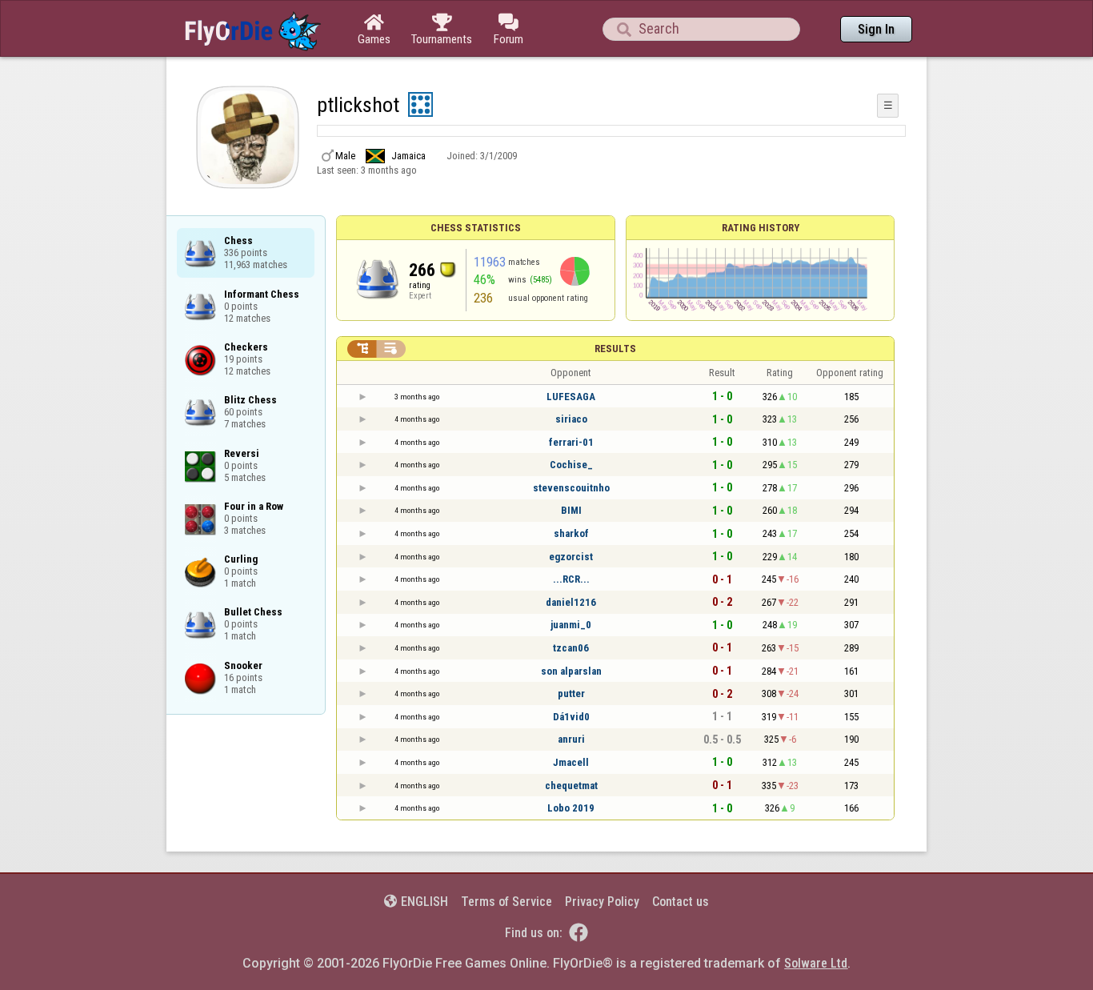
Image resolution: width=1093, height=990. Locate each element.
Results (615, 349)
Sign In (876, 29)
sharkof (571, 533)
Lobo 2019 (571, 808)
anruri (571, 739)
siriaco (571, 419)
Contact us (680, 901)
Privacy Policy (602, 901)
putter (571, 693)
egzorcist (571, 557)
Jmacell (571, 762)
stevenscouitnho (571, 488)
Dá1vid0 (571, 717)
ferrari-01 (571, 442)
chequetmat (571, 786)
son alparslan (571, 671)
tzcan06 (571, 648)
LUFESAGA (570, 397)
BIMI (571, 510)
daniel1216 (571, 602)
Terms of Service (506, 901)
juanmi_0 (571, 625)
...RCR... (571, 579)
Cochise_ (571, 465)
